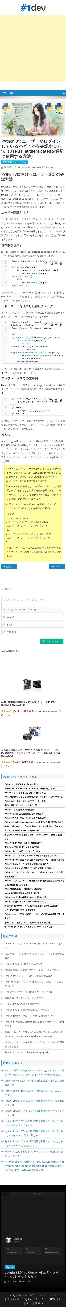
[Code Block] (31, 610)
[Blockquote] (27, 610)
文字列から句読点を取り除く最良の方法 (21, 847)
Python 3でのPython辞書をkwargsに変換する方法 (26, 897)
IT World (39, 1303)
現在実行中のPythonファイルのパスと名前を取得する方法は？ (31, 906)
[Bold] (4, 610)
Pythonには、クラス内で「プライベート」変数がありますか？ (31, 856)
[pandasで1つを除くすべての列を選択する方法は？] (27, 922)
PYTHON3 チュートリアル (14, 162)
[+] (43, 609)
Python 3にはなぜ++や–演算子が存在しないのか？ (26, 864)
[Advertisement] (33, 48)
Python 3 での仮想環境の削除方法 (19, 810)
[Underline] (12, 610)
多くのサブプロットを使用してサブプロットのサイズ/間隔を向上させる (34, 1044)
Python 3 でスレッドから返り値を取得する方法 (25, 793)
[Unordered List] (23, 610)
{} (39, 609)
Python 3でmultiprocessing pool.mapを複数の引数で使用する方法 (34, 822)
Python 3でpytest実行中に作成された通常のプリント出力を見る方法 (34, 860)
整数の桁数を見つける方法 (11, 566)
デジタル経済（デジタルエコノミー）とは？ (27, 1070)
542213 (18, 711)
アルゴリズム (14, 1299)
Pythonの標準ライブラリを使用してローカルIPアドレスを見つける (33, 797)
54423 (17, 762)
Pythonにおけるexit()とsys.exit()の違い (22, 851)
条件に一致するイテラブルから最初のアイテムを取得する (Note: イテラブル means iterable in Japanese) (34, 1034)
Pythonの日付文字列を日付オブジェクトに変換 (24, 801)
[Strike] (16, 610)
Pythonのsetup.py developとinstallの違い (23, 889)
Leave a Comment (44, 167)
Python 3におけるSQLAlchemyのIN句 (21, 784)
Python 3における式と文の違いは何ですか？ (23, 814)
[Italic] (8, 610)
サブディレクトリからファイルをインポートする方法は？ (29, 927)
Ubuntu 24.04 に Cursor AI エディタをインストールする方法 (34, 945)
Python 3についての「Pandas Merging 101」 (24, 843)
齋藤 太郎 (43, 1281)
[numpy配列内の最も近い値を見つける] (21, 893)
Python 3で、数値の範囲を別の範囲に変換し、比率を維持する (58, 566)
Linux (28, 1303)
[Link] (35, 610)
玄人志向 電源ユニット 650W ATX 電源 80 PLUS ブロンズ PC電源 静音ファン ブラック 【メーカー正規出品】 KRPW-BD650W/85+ (31, 752)
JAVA (52, 1299)
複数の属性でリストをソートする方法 (20, 805)
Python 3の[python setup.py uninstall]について (25, 901)
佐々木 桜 (25, 167)
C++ (43, 1299)
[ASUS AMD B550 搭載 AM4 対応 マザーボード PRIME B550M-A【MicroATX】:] (31, 685)
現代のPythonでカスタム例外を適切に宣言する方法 (31, 1080)
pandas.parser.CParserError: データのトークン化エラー (29, 788)
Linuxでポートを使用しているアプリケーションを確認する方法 (34, 956)
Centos (27, 1267)
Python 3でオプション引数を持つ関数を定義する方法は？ (29, 868)
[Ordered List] (20, 610)
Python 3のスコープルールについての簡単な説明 (25, 818)
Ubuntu (38, 1267)
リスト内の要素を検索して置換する (19, 910)
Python (28, 1299)
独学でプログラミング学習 (43, 1295)
